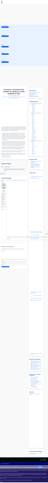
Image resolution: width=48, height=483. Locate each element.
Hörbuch (33, 148)
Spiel (32, 152)
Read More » (3, 209)
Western (33, 138)
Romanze (33, 128)
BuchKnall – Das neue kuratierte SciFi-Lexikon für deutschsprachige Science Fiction (4, 186)
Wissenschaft (33, 139)
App (32, 142)
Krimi (32, 123)
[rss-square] (1, 2)
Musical (33, 124)
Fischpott (31, 375)
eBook (19, 95)
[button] (6, 25)
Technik (33, 134)
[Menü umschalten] (5, 27)
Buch (17, 95)
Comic (33, 144)
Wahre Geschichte (34, 137)
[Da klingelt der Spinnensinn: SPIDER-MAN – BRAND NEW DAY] (34, 93)
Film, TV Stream (34, 146)
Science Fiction (34, 130)
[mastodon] (1, 1)
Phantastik (33, 127)
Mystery (33, 125)
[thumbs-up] (1, 3)
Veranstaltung (34, 153)
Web (32, 154)
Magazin (33, 149)
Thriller (33, 135)
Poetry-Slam (33, 151)
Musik (33, 150)
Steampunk (33, 133)
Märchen (33, 126)
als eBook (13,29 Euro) (13, 154)
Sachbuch (33, 129)
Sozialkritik (33, 132)
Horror (33, 121)
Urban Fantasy (34, 136)
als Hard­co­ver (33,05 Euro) (19, 153)
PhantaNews (4, 5)
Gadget (33, 147)
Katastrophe (33, 122)
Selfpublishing (34, 131)
